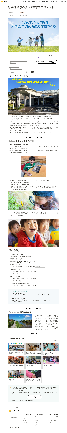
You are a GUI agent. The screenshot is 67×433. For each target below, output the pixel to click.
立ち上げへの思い (26, 419)
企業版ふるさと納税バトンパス (16, 408)
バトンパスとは (25, 417)
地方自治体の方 (63, 1)
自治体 (43, 1)
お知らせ (52, 1)
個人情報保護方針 (13, 417)
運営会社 (11, 415)
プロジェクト (38, 1)
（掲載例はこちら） (40, 266)
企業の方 (57, 1)
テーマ (33, 1)
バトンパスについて (27, 1)
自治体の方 (24, 423)
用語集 (50, 422)
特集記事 (47, 1)
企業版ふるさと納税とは (53, 417)
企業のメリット (52, 420)
